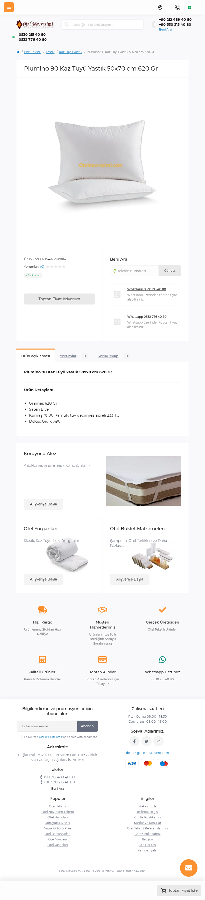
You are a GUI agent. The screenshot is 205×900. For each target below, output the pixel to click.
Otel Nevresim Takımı (58, 812)
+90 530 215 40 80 (175, 24)
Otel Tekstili (32, 52)
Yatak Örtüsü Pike (57, 828)
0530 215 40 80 (32, 34)
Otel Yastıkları (58, 845)
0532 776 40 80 (33, 39)
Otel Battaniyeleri (57, 834)
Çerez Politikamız (147, 834)
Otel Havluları (58, 817)
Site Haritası (147, 845)
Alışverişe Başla (43, 504)
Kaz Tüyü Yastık (70, 52)
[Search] (66, 25)
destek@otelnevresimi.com (147, 753)
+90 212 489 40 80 (175, 19)
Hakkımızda (147, 806)
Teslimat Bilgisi (147, 812)
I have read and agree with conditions (60, 737)
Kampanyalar (148, 850)
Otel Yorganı (57, 839)
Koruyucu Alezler (57, 823)
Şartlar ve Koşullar (147, 823)
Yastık (50, 52)
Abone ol (87, 726)
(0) (42, 266)
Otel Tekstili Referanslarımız (147, 828)
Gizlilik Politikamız (50, 737)
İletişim (147, 839)
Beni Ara (165, 29)
